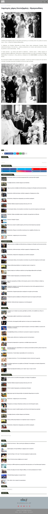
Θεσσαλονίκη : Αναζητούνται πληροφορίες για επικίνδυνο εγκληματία (20, 198)
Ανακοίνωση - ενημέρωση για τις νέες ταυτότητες (16, 235)
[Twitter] (15, 154)
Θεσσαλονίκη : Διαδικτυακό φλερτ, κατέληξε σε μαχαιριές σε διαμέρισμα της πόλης (23, 193)
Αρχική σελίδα (3, 5)
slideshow (4, 489)
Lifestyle (9, 5)
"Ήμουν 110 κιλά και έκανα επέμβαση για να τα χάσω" (17, 459)
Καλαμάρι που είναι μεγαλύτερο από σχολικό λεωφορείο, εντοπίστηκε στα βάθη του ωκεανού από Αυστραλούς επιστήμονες (26, 327)
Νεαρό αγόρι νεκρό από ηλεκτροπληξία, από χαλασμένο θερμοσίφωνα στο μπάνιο (23, 393)
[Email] (23, 154)
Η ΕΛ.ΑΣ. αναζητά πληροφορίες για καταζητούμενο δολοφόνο (19, 275)
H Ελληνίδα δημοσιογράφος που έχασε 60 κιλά (16, 475)
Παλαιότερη (44, 162)
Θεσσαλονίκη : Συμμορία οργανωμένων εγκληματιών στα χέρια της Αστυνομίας (22, 291)
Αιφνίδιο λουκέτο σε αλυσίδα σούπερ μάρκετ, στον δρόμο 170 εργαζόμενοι (21, 377)
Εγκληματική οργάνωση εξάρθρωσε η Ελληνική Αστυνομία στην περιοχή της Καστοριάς (24, 296)
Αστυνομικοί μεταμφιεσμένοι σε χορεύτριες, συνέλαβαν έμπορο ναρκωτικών (22, 342)
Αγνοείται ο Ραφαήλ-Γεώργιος (13, 219)
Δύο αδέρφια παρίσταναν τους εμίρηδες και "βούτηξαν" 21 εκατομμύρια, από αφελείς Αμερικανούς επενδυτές (26, 364)
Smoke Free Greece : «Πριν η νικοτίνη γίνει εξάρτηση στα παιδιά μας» (21, 443)
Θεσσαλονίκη (10, 489)
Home (16, 512)
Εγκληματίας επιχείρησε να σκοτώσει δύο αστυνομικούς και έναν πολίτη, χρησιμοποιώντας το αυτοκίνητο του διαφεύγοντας (25, 287)
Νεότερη (3, 162)
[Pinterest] (17, 154)
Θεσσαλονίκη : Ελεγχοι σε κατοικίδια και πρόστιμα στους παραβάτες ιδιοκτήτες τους (23, 230)
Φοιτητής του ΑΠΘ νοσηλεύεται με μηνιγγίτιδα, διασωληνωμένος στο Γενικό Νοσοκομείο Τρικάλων (26, 464)
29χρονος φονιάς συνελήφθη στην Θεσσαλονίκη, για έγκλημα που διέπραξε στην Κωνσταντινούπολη (26, 188)
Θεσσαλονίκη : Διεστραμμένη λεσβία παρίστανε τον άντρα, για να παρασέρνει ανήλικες (24, 321)
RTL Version (30, 512)
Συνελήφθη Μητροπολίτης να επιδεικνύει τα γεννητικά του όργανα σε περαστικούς (23, 331)
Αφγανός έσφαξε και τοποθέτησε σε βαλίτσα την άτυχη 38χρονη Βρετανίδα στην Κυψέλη (24, 270)
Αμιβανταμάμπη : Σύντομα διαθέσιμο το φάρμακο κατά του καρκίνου (20, 448)
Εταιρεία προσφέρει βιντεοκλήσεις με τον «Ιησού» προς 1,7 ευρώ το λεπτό (21, 368)
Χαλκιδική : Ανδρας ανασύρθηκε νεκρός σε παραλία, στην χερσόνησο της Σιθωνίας (23, 214)
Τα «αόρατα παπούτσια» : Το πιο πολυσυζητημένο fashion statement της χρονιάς (23, 358)
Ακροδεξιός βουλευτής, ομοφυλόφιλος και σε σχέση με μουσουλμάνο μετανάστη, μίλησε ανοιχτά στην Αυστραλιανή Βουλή (26, 348)
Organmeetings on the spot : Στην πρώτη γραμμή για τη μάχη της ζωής (21, 454)
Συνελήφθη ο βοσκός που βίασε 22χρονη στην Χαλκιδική (18, 182)
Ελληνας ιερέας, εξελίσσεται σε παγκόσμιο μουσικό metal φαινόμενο (20, 337)
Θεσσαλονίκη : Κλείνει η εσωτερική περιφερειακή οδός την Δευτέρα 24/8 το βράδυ (23, 177)
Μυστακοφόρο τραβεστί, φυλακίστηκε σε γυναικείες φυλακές (19, 316)
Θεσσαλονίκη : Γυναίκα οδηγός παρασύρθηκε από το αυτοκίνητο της (20, 353)
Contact (25, 512)
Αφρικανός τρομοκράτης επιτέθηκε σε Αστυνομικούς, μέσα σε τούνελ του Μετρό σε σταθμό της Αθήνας (25, 281)
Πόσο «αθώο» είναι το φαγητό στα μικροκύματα (16, 480)
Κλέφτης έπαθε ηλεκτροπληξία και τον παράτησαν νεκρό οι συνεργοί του (21, 265)
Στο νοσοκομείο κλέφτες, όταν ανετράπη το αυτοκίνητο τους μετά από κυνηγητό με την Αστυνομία (26, 209)
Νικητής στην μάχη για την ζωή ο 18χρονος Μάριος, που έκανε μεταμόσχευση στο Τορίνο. (24, 469)
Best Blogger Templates (26, 510)
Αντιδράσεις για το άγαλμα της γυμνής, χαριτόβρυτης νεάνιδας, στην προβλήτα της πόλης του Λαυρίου (25, 311)
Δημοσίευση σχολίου (5, 159)
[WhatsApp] (20, 154)
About (20, 512)
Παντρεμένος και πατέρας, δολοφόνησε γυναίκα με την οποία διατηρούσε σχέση (22, 403)
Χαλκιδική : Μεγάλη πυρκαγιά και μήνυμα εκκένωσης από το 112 (19, 203)
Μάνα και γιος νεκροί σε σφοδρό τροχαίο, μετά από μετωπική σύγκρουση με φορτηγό (23, 224)
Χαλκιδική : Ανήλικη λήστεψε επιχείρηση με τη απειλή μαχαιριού (19, 302)
